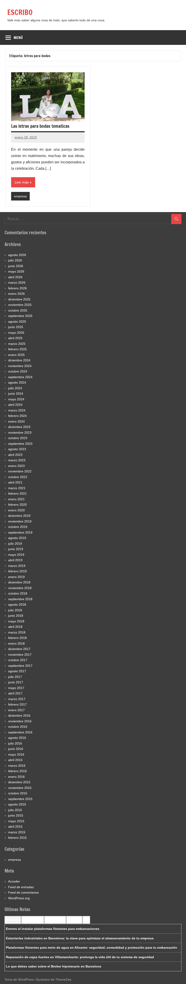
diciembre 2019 (19, 515)
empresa (20, 196)
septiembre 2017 (20, 665)
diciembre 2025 (19, 299)
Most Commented (55, 920)
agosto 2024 (17, 382)
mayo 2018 (16, 621)
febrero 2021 (17, 493)
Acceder (14, 881)
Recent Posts (13, 920)
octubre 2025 (17, 310)
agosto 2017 (17, 671)
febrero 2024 (17, 416)
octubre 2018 (17, 593)
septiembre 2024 (20, 377)
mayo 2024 (16, 399)
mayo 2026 (16, 271)
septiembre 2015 (20, 799)
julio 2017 (15, 677)
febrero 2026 (17, 288)
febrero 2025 (17, 349)
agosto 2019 (17, 538)
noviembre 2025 (20, 305)
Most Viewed (74, 920)
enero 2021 (16, 499)
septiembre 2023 (20, 443)
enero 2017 (16, 710)
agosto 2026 (17, 255)
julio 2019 (15, 543)
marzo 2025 (16, 344)
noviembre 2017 (20, 654)
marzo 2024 (16, 410)
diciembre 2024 (19, 360)
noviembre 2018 (20, 588)
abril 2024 (15, 404)
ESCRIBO (20, 12)
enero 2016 (16, 776)
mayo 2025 (16, 332)
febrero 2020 (17, 504)
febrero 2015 (17, 837)
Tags (86, 920)
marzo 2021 (16, 488)
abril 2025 (15, 338)
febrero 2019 (17, 571)
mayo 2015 (16, 821)
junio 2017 (15, 682)
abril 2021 (15, 482)
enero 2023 (16, 466)
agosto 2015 (17, 804)
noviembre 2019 (20, 521)
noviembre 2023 (20, 432)
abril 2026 (15, 277)
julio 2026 (15, 260)
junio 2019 (15, 549)
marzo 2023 (16, 460)
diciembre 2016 (19, 715)
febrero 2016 (17, 771)
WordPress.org (19, 898)
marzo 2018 (16, 632)
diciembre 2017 (19, 649)
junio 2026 (15, 266)
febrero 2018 (17, 638)
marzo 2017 (16, 699)
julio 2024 (15, 388)
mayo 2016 (16, 754)
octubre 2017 (17, 660)
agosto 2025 (17, 321)
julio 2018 (15, 610)
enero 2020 (16, 510)
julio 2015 (15, 810)
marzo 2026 (16, 282)
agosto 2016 (17, 738)
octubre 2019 (17, 527)
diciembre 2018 (19, 582)
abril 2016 (15, 760)
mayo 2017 (16, 688)
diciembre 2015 (19, 782)
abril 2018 (15, 627)
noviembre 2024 (20, 366)
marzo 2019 (16, 566)
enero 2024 (16, 421)
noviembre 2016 (20, 721)
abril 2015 (15, 826)
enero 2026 (16, 293)
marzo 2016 (16, 765)
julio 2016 (15, 743)
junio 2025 (15, 327)
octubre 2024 (17, 371)
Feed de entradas (21, 887)
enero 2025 (16, 355)
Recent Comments (32, 920)
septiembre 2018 (20, 599)
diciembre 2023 (19, 427)
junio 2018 (15, 615)
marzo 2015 (16, 832)
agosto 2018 (17, 604)
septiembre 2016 (20, 732)
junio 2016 (15, 749)
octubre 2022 (17, 477)
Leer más (22, 182)
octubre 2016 (17, 726)
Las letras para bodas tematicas (40, 126)
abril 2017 (15, 693)
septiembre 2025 (20, 316)
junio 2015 (15, 815)
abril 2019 (15, 560)
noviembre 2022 (20, 471)
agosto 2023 (17, 449)
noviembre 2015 (20, 788)
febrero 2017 (17, 704)
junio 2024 (15, 393)
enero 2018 (16, 643)
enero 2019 (16, 577)
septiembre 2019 (20, 532)
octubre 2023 (17, 438)
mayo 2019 (16, 554)
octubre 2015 (17, 793)
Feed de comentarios (23, 892)
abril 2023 (15, 455)
